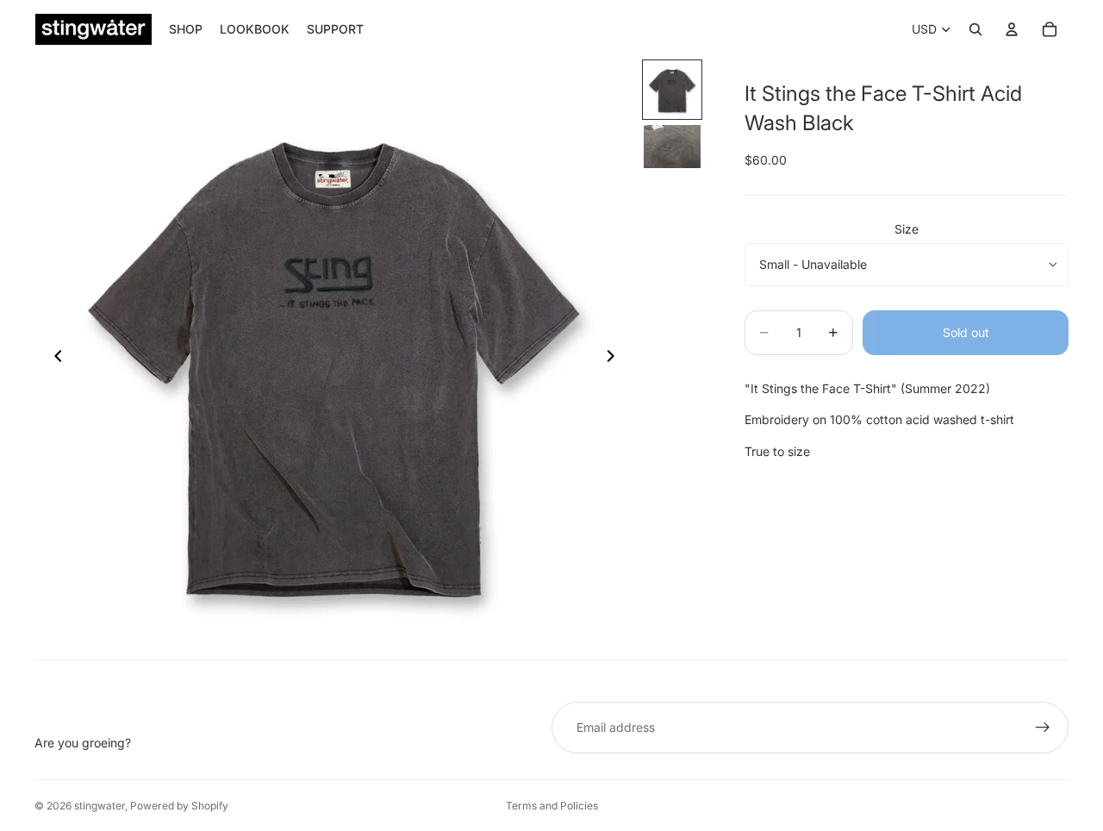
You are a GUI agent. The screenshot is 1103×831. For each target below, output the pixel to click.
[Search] (975, 29)
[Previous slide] (53, 359)
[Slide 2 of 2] (672, 146)
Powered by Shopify (179, 805)
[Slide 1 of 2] (672, 89)
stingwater (99, 805)
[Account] (1012, 29)
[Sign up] (1043, 727)
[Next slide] (615, 359)
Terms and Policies (552, 805)
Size (906, 229)
